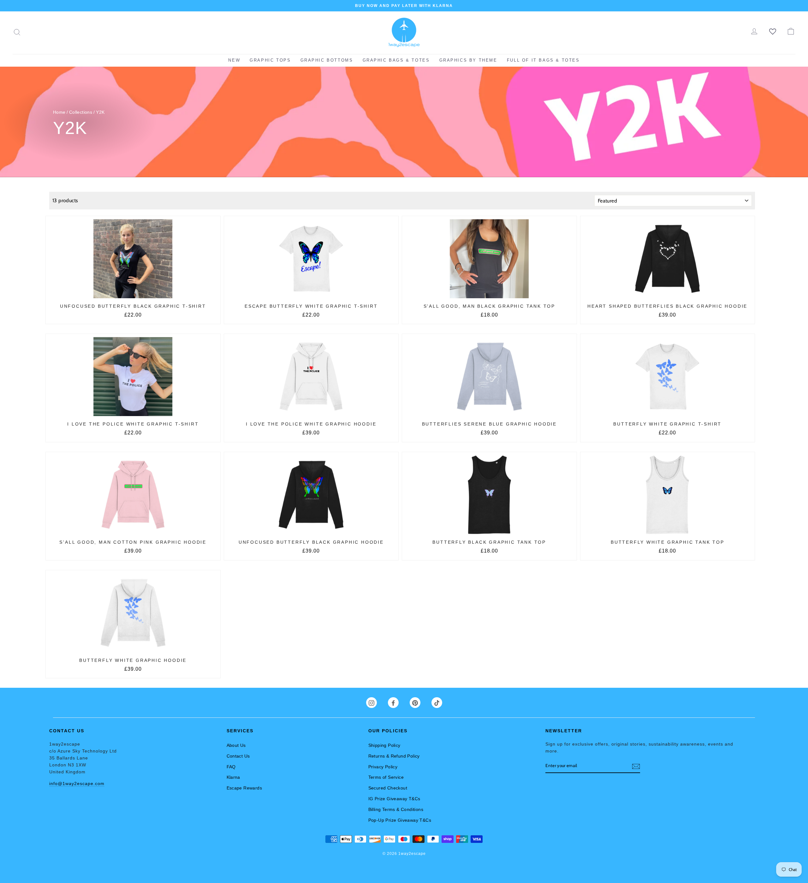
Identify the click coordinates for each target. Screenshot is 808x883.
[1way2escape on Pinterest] (415, 703)
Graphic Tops (270, 60)
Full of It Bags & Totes (543, 60)
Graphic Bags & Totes (396, 60)
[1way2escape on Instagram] (371, 703)
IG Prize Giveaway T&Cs (394, 798)
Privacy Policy (383, 766)
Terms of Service (386, 777)
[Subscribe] (636, 766)
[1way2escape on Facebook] (393, 703)
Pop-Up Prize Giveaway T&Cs (399, 820)
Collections (80, 112)
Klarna (233, 777)
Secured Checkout (387, 787)
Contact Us (238, 756)
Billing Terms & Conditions (395, 809)
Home (59, 112)
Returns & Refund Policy (394, 756)
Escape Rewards (244, 787)
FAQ (231, 766)
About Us (236, 745)
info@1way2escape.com (76, 783)
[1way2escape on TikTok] (437, 703)
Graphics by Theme (468, 60)
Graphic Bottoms (326, 60)
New (234, 60)
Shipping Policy (384, 745)
